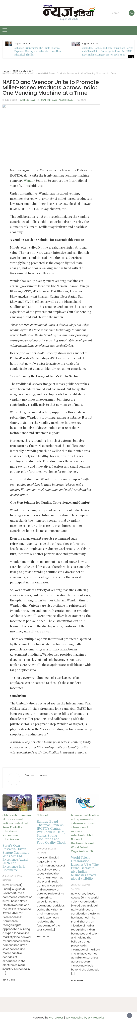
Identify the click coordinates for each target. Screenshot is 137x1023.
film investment (13, 819)
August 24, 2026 (47, 848)
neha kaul (21, 823)
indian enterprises (83, 823)
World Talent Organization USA (82, 849)
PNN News (52, 100)
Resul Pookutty (12, 827)
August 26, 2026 (13, 876)
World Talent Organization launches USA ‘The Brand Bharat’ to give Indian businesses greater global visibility (85, 867)
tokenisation (11, 839)
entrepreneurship (82, 819)
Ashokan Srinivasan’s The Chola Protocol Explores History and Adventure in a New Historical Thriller (37, 51)
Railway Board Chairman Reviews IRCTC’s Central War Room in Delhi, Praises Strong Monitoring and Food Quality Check (51, 831)
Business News (27, 100)
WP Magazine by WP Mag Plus (85, 1017)
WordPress (56, 1017)
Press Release (66, 100)
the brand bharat (82, 843)
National (41, 100)
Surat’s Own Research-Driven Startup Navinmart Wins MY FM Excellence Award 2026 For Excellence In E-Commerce (16, 857)
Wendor (29, 181)
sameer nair (10, 835)
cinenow (25, 815)
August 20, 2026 (81, 884)
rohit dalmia (10, 831)
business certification (85, 815)
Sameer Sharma (36, 775)
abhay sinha (10, 815)
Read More (9, 979)
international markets (79, 829)
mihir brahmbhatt (83, 835)
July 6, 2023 (11, 100)
